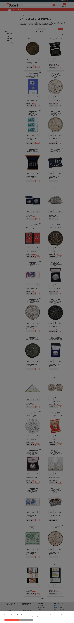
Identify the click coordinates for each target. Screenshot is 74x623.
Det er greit (11, 620)
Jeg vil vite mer (26, 620)
